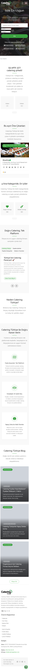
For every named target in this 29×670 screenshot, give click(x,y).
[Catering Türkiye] (6, 3)
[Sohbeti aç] (26, 667)
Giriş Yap (22, 3)
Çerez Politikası (6, 636)
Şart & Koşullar (6, 629)
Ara (14, 36)
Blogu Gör (14, 581)
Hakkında (4, 618)
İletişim (4, 625)
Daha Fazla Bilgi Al (10, 278)
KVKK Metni (5, 631)
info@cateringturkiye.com (12, 652)
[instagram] (20, 662)
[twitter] (25, 662)
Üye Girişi (4, 621)
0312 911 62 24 (10, 650)
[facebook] (22, 662)
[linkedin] (17, 662)
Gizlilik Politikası (6, 634)
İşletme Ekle (5, 623)
